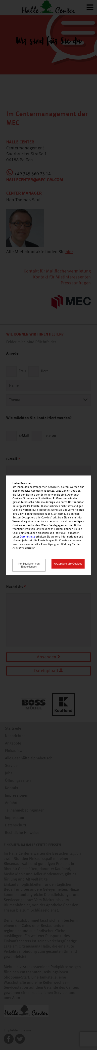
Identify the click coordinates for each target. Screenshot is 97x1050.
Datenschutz (27, 537)
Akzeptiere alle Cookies (68, 563)
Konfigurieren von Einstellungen (29, 565)
